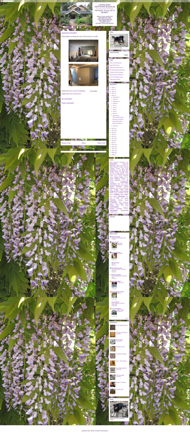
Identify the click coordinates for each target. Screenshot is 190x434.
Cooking (118, 168)
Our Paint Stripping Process (116, 77)
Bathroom (112, 165)
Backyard (113, 164)
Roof (111, 198)
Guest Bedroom (115, 178)
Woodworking (124, 210)
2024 (113, 91)
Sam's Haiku (120, 253)
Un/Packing (114, 207)
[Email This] (90, 91)
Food (115, 175)
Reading (115, 196)
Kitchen (112, 182)
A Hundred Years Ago (117, 268)
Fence (114, 174)
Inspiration (117, 180)
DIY (120, 171)
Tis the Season (120, 282)
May (114, 109)
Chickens (126, 167)
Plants (111, 192)
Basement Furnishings (118, 119)
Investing (123, 180)
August (114, 103)
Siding (120, 202)
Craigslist (112, 169)
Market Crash (121, 185)
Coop (122, 168)
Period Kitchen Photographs (119, 340)
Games (111, 177)
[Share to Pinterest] (96, 91)
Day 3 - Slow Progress (121, 361)
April (114, 111)
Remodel (121, 196)
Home (84, 143)
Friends (120, 175)
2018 (113, 134)
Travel (126, 205)
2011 (113, 148)
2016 (113, 138)
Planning (126, 191)
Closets (112, 168)
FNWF (111, 175)
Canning (121, 167)
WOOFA (112, 212)
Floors (123, 174)
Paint (122, 189)
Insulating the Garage (121, 353)
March (114, 113)
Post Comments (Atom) (88, 148)
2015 (113, 140)
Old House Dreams (116, 274)
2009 (113, 152)
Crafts (126, 168)
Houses (123, 178)
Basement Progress (117, 123)
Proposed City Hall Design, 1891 (119, 237)
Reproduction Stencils (115, 79)
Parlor (117, 191)
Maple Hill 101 (115, 242)
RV (114, 198)
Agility (111, 162)
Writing (115, 212)
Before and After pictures (116, 62)
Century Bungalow (116, 308)
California (116, 167)
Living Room (113, 185)
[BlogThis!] (92, 91)
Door (127, 171)
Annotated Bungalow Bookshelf (117, 70)
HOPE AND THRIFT (116, 281)
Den (127, 169)
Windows (126, 208)
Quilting (116, 194)
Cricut (117, 169)
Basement (69, 94)
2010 (113, 150)
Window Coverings (116, 208)
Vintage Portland (116, 236)
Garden (121, 177)
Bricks (111, 167)
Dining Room (114, 171)
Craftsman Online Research (116, 67)
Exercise (117, 172)
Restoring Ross (115, 262)
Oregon (116, 189)
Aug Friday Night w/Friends (120, 376)
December (115, 97)
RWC (117, 198)
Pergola (121, 191)
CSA (120, 169)
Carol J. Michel (115, 302)
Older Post (101, 143)
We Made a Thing (120, 346)
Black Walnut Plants (114, 65)
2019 (113, 132)
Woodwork (114, 210)
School (126, 198)
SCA (122, 198)
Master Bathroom (116, 186)
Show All (126, 318)
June (114, 107)
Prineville (126, 192)
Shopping (113, 202)
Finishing (119, 174)
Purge (111, 194)
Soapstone (125, 202)
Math (117, 188)
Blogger (105, 431)
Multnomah (125, 188)
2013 (113, 144)
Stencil (112, 205)
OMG (111, 189)
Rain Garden (124, 194)
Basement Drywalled (117, 121)
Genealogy (126, 177)
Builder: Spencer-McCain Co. (117, 74)
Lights (118, 183)
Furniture (125, 175)
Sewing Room (123, 200)
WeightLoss (125, 207)
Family (122, 172)
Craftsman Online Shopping (116, 72)
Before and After (121, 165)
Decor (123, 169)
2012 (113, 146)
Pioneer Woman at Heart (118, 291)
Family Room (77, 94)
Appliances (116, 162)
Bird (127, 165)
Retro (127, 196)
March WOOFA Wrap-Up (122, 325)
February (115, 115)
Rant (111, 196)
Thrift (117, 205)
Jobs (127, 180)
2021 (113, 128)
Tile (122, 205)
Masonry (126, 185)
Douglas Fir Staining (121, 382)
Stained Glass (123, 203)
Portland (121, 192)
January (115, 125)
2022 (113, 95)
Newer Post (66, 143)
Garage (116, 177)
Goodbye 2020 (119, 389)
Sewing (112, 200)
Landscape (124, 182)
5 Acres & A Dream (116, 252)
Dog (123, 171)
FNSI (127, 174)
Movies (120, 188)
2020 (113, 130)
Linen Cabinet (124, 183)
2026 (113, 87)
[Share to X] (93, 91)
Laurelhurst (113, 183)
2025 (113, 89)
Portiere (116, 192)
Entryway (112, 172)
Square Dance (114, 203)
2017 (113, 136)
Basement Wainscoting (118, 117)
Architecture (122, 162)
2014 (113, 142)
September (115, 101)
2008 (113, 154)
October (115, 99)
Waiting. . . (119, 293)
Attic (127, 162)
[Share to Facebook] (95, 91)
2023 (113, 93)
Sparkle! (113, 263)
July (114, 105)
